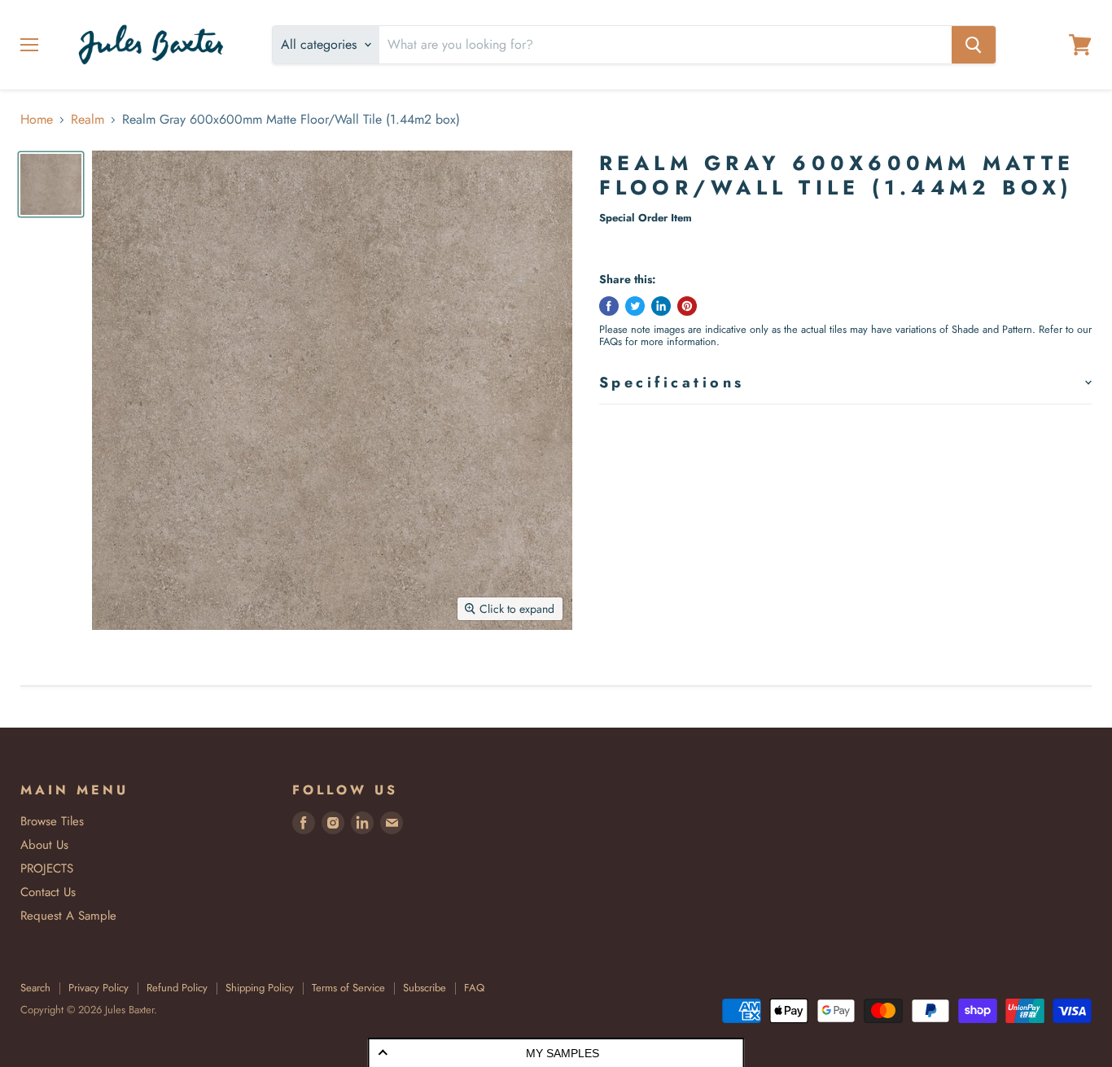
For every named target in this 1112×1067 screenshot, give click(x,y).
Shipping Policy (259, 987)
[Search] (974, 44)
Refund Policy (177, 987)
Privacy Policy (98, 987)
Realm (87, 119)
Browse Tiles (52, 821)
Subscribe (424, 987)
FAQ (474, 987)
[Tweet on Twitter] (635, 306)
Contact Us (48, 892)
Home (36, 119)
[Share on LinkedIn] (661, 306)
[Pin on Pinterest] (687, 306)
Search (35, 987)
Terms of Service (348, 987)
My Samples (562, 1053)
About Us (44, 845)
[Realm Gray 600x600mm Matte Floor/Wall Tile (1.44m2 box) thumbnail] (51, 184)
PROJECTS (46, 868)
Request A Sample (68, 916)
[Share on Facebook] (609, 306)
